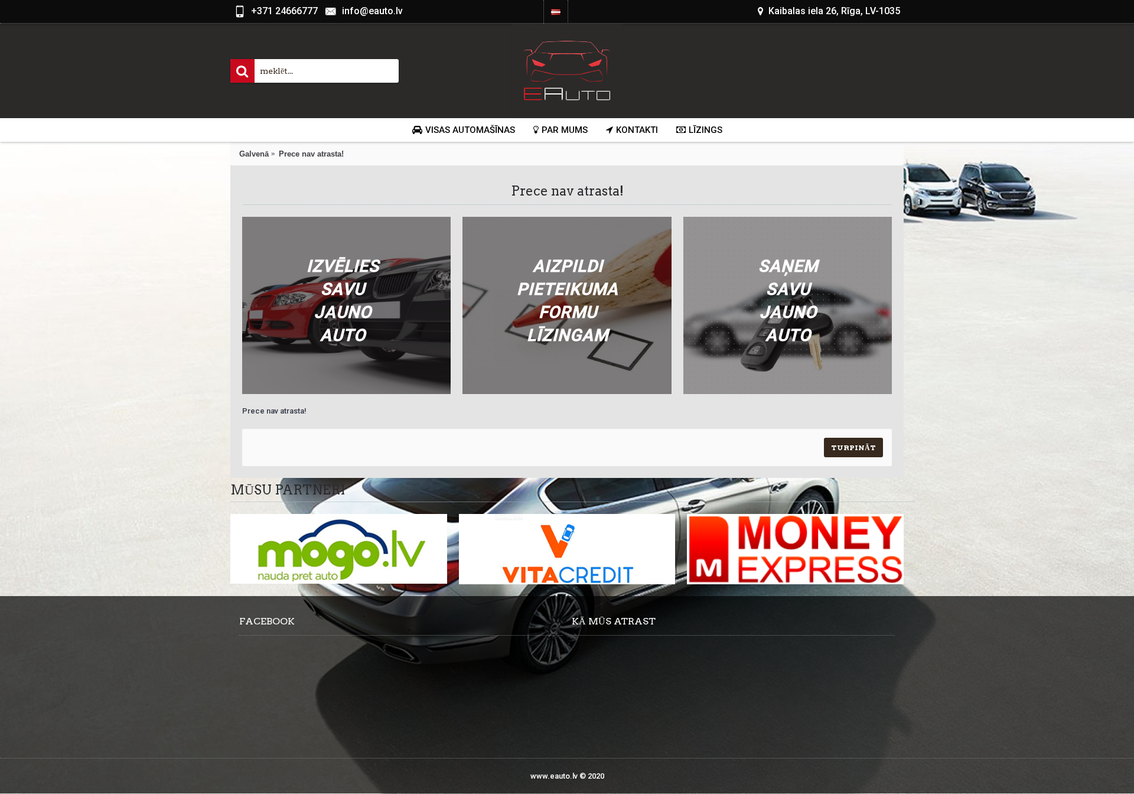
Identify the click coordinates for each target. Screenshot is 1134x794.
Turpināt (853, 447)
